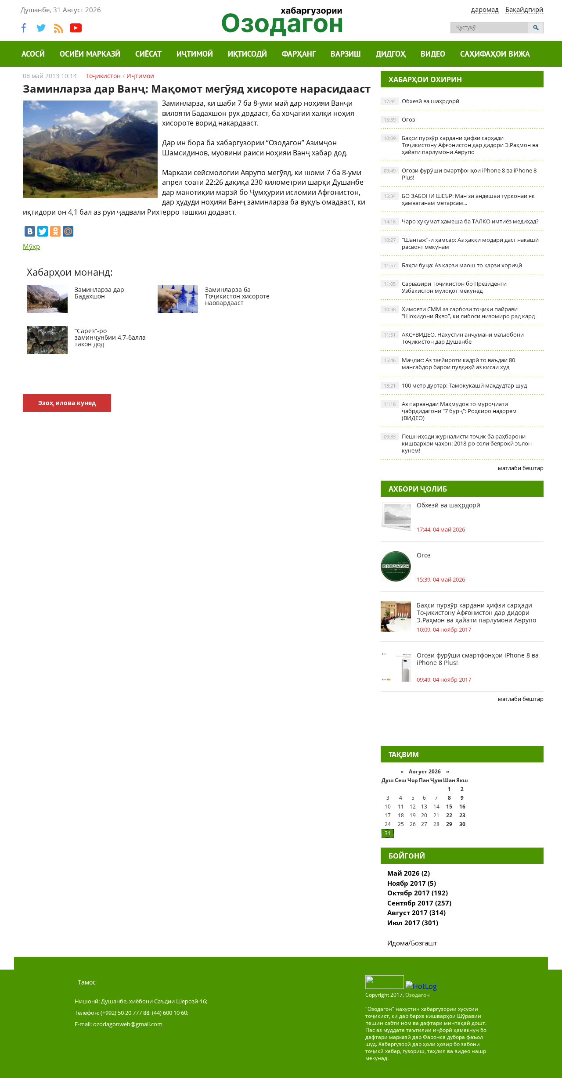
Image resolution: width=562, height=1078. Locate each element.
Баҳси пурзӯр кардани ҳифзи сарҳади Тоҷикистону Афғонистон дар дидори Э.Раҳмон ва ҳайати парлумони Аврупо (461, 145)
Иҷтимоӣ (195, 55)
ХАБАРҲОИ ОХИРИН (425, 79)
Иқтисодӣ (247, 55)
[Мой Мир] (68, 231)
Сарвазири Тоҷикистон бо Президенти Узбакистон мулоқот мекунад (445, 287)
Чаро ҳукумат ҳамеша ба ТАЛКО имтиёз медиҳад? (461, 221)
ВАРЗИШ (346, 55)
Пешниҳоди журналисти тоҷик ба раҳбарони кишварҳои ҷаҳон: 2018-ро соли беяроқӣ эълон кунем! (458, 443)
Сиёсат (148, 55)
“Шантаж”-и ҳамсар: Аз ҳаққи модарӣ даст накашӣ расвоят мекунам (461, 243)
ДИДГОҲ (391, 55)
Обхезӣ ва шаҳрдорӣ (421, 101)
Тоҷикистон (103, 76)
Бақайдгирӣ (524, 9)
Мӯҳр (31, 246)
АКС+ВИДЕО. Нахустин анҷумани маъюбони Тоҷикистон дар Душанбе (454, 338)
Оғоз (399, 119)
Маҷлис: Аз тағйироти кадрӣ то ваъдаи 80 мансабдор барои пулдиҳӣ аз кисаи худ (449, 363)
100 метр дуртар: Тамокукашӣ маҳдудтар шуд (455, 385)
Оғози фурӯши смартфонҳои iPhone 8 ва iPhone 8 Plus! (460, 173)
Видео (433, 55)
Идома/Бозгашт (412, 942)
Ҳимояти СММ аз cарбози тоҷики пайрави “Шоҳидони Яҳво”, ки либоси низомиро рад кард (459, 312)
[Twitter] (42, 231)
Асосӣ (33, 55)
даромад (485, 9)
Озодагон (417, 995)
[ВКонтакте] (30, 231)
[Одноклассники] (55, 231)
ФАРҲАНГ (299, 55)
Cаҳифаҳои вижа (495, 55)
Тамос (87, 982)
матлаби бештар (521, 468)
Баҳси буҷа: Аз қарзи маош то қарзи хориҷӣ (453, 265)
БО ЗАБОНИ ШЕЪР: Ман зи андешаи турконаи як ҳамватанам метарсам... (459, 199)
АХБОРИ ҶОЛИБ (418, 489)
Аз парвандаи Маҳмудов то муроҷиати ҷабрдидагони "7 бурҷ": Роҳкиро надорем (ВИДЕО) (450, 411)
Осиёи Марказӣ (90, 55)
